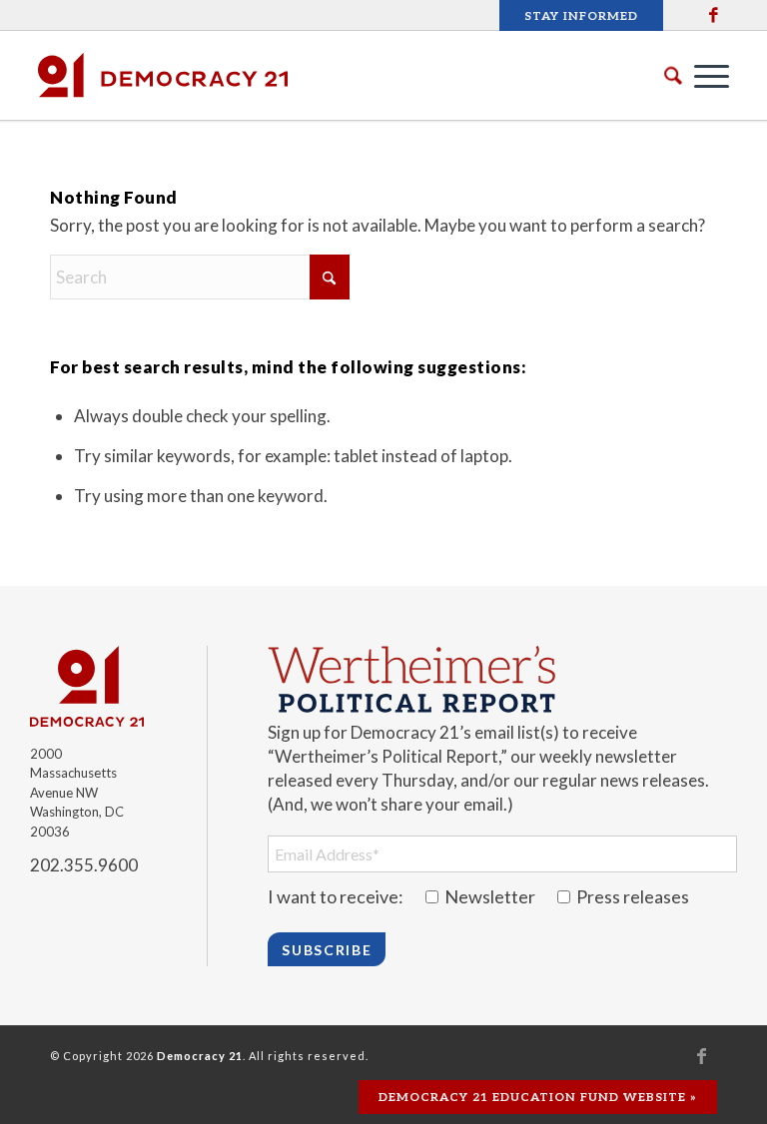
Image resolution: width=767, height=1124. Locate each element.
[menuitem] (576, 16)
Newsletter (489, 896)
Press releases (631, 896)
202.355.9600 (84, 864)
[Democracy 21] (163, 75)
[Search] (658, 75)
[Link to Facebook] (714, 15)
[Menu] (701, 75)
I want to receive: (335, 896)
